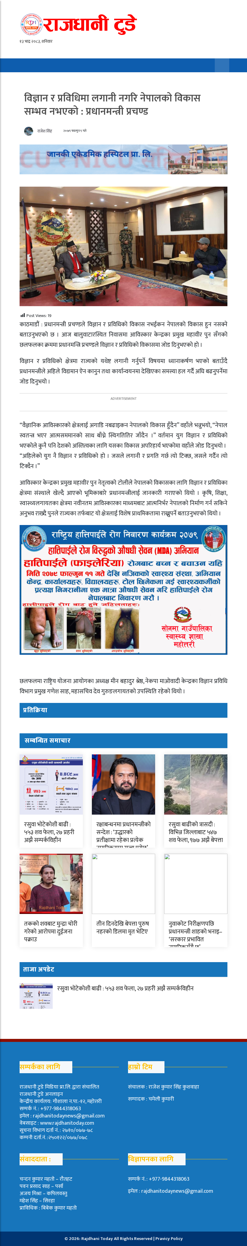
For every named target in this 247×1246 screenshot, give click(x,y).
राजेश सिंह (44, 131)
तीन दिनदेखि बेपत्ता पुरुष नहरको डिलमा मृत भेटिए (122, 928)
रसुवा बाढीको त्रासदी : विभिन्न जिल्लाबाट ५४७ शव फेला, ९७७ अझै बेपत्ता (196, 832)
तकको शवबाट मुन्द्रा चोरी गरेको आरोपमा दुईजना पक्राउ (50, 932)
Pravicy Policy (169, 1238)
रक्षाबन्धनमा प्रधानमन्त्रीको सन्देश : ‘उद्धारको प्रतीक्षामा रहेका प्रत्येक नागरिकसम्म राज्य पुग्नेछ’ (123, 836)
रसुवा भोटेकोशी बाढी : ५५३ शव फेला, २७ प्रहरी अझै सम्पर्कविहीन (49, 832)
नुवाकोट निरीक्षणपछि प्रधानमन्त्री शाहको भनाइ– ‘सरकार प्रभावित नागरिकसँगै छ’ (195, 935)
